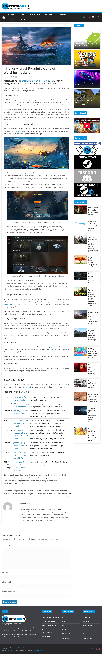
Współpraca (87, 617)
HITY (23, 15)
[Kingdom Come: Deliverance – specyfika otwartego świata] (80, 336)
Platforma (12, 15)
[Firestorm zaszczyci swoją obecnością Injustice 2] (80, 279)
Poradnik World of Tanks (50, 617)
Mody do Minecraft (48, 621)
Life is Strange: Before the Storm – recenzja (93, 384)
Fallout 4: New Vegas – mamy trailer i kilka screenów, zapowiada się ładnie (93, 318)
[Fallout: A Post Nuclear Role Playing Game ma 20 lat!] (80, 211)
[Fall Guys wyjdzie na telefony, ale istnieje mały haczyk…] (80, 354)
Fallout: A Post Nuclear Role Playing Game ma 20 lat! (93, 211)
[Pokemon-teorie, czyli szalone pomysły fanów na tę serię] (80, 434)
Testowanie (64, 15)
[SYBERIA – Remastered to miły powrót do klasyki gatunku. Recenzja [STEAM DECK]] (80, 244)
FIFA (63, 617)
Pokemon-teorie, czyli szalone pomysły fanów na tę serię (92, 434)
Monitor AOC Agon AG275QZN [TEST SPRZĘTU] (92, 369)
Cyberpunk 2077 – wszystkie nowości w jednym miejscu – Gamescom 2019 (92, 297)
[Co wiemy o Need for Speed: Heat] (87, 79)
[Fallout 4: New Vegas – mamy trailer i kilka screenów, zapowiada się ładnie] (80, 318)
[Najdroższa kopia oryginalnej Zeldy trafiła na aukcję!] (80, 262)
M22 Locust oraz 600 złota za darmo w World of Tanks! (21, 455)
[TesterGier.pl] (4, 17)
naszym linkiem (21, 131)
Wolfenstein (66, 634)
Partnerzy (86, 634)
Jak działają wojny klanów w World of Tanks (20, 446)
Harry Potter (66, 621)
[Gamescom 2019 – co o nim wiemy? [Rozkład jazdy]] (80, 226)
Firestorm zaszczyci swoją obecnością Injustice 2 (92, 278)
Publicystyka (35, 15)
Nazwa (5, 572)
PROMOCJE (21, 20)
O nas (10, 20)
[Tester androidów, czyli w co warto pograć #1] (87, 39)
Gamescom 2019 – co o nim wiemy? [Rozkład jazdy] (92, 225)
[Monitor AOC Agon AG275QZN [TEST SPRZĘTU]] (80, 370)
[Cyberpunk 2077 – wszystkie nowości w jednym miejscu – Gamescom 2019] (80, 298)
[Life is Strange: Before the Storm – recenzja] (80, 385)
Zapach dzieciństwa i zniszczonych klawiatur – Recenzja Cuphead (84, 63)
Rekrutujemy (87, 626)
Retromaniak (46, 636)
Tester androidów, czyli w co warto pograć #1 (86, 44)
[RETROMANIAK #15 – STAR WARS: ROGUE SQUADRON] (80, 398)
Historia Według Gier (49, 626)
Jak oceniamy (87, 630)
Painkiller (65, 630)
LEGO (64, 626)
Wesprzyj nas (87, 638)
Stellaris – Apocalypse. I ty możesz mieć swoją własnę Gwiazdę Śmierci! (93, 415)
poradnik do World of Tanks (34, 80)
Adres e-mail (7, 582)
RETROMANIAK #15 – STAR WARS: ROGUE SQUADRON (93, 398)
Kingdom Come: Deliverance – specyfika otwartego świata (93, 336)
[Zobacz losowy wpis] (98, 17)
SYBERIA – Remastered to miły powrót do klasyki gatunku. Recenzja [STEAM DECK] (93, 244)
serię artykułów (27, 387)
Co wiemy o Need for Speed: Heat (86, 84)
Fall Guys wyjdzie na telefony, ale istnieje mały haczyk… (92, 353)
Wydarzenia (49, 15)
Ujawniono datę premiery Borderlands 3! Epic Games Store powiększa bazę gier (19, 492)
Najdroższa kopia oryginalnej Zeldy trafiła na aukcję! (92, 262)
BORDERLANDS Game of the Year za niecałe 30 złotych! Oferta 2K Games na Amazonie (52, 494)
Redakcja (86, 621)
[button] (17, 15)
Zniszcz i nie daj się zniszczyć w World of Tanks (21, 423)
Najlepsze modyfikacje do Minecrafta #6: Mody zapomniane (85, 102)
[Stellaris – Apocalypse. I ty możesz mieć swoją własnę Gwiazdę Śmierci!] (80, 415)
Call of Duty (66, 638)
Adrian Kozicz (21, 77)
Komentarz (6, 545)
